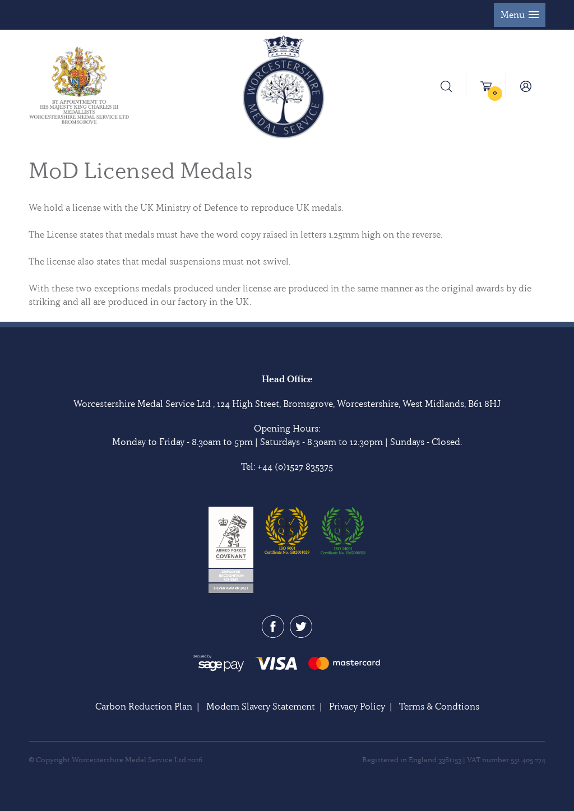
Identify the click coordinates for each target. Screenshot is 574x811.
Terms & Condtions (439, 706)
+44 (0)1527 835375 (295, 466)
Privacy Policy (357, 706)
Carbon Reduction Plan (143, 706)
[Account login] (525, 85)
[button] (519, 15)
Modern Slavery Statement (260, 706)
